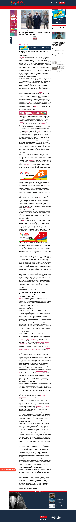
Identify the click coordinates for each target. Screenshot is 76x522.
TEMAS (26, 512)
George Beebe (22, 298)
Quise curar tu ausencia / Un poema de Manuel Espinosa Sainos (58, 49)
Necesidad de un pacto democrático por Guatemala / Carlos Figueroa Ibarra (60, 500)
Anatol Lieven (21, 57)
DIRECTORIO (39, 7)
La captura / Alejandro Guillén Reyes (58, 28)
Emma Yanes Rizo (59, 45)
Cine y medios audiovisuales (54, 30)
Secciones (17, 7)
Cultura (53, 45)
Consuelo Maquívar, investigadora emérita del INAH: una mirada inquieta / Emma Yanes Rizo (58, 43)
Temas (22, 7)
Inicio (12, 7)
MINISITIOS (51, 7)
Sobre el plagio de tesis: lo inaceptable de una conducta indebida (61, 61)
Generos (33, 7)
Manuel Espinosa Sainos (60, 50)
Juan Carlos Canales (59, 496)
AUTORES (37, 512)
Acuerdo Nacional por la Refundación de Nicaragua (60, 505)
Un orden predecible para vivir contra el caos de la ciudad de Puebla (61, 68)
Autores (28, 7)
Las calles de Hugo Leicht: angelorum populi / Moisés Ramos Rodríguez (58, 53)
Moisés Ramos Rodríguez (60, 55)
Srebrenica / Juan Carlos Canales (60, 494)
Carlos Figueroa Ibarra (59, 502)
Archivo (45, 7)
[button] (11, 38)
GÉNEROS (43, 512)
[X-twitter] (54, 2)
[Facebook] (52, 2)
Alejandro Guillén (62, 30)
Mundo (29, 30)
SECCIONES (31, 512)
